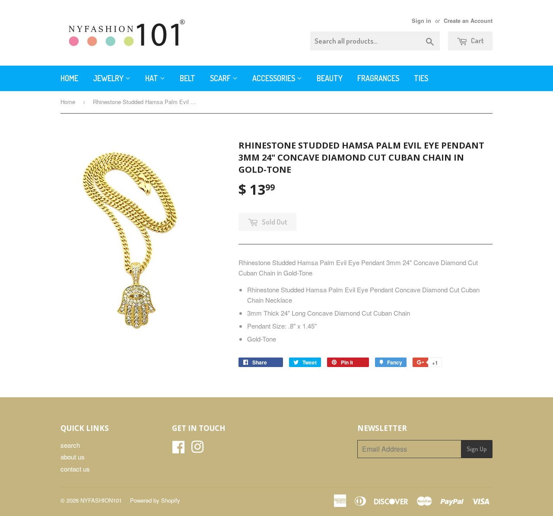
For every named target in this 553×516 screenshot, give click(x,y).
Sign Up (477, 449)
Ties (421, 78)
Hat (152, 78)
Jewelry (109, 78)
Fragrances (378, 78)
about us (72, 456)
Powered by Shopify (155, 500)
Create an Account (468, 21)
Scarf (221, 78)
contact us (75, 468)
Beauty (330, 78)
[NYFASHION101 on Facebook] (178, 449)
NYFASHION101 (101, 500)
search (70, 445)
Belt (187, 78)
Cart (477, 40)
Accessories (274, 78)
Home (69, 78)
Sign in (421, 21)
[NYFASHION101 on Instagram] (197, 449)
